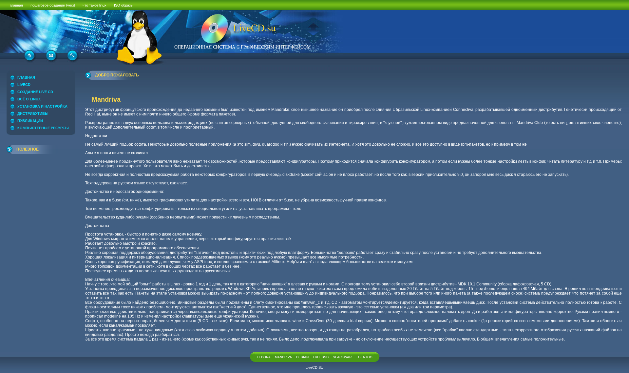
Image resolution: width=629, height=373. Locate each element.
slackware (343, 357)
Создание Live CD (35, 92)
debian (302, 357)
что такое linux (94, 5)
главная (16, 5)
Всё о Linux (29, 99)
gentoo (365, 357)
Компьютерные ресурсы (43, 128)
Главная (26, 77)
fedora (264, 357)
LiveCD (23, 85)
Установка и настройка (42, 106)
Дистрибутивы (32, 113)
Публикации (30, 121)
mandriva (283, 357)
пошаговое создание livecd (52, 5)
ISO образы (123, 5)
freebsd (321, 357)
